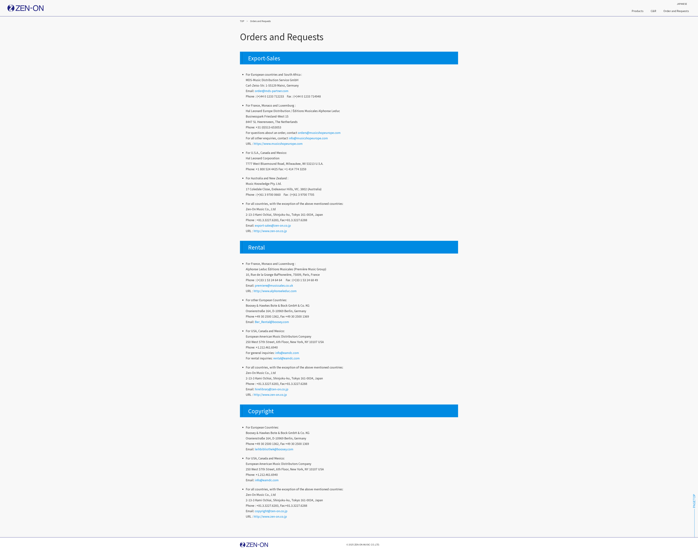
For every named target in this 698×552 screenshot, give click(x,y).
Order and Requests (676, 11)
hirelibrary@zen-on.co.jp (271, 389)
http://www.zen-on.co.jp (270, 231)
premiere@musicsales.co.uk (274, 285)
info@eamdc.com (287, 352)
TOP (242, 21)
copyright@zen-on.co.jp (271, 511)
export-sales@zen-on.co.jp (273, 225)
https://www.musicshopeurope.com (278, 143)
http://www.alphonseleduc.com (275, 291)
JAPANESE (682, 3)
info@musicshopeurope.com (308, 138)
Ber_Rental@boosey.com (272, 322)
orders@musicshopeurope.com (319, 132)
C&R (653, 11)
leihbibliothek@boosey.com (274, 449)
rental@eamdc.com (286, 358)
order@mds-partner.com (271, 91)
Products (637, 11)
